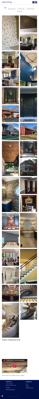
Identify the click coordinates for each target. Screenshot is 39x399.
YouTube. (23, 375)
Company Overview (29, 387)
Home (27, 384)
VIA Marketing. (17, 396)
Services (27, 385)
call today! (33, 2)
